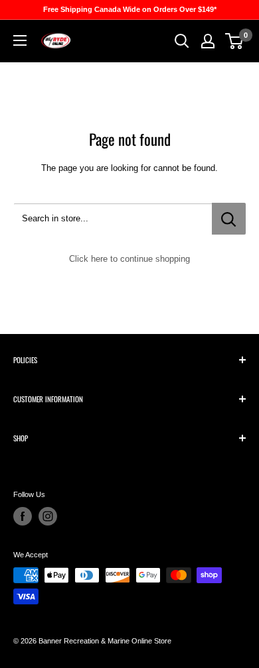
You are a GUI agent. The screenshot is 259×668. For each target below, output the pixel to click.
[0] (234, 41)
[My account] (208, 41)
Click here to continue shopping (129, 259)
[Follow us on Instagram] (48, 516)
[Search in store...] (229, 219)
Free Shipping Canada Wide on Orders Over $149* (129, 9)
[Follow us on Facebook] (22, 516)
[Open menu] (20, 40)
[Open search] (182, 41)
